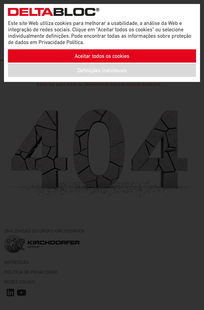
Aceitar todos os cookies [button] (102, 56)
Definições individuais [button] (102, 70)
